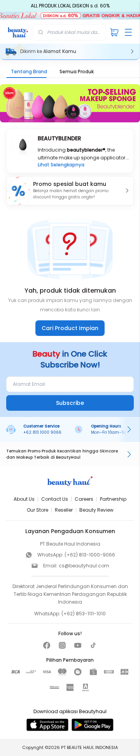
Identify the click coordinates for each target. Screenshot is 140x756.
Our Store (37, 510)
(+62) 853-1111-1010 (83, 613)
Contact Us (54, 499)
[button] (70, 191)
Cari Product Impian (70, 328)
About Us (24, 499)
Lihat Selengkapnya (61, 165)
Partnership (113, 499)
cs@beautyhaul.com (84, 565)
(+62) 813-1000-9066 (90, 554)
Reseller (64, 510)
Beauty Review (96, 510)
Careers (84, 499)
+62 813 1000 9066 (42, 432)
